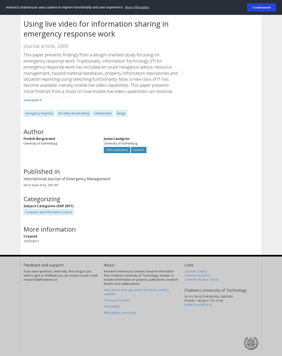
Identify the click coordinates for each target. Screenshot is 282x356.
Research (138, 150)
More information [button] (137, 7)
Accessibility (112, 306)
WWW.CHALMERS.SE (198, 305)
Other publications (117, 150)
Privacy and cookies (117, 300)
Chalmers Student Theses (201, 279)
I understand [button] (262, 7)
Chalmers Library (195, 271)
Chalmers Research (197, 275)
